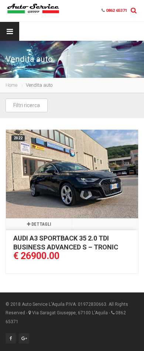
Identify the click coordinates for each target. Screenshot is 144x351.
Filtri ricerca (26, 105)
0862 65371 (116, 10)
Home (11, 85)
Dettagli (40, 224)
